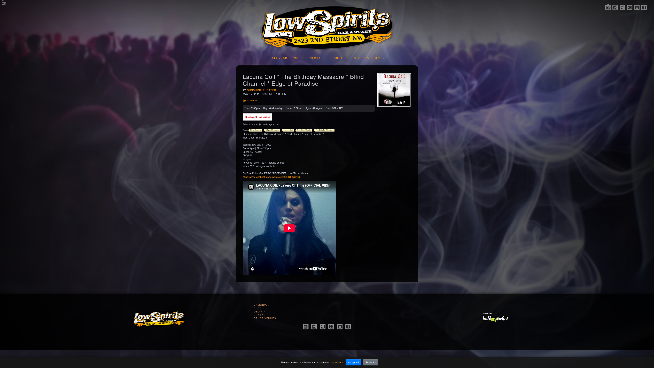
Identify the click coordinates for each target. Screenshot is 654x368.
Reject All (370, 362)
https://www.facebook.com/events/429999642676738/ (271, 177)
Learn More (336, 362)
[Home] (327, 27)
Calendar (278, 58)
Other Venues (368, 58)
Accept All (353, 362)
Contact (339, 58)
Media (316, 58)
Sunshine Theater (261, 90)
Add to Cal (251, 100)
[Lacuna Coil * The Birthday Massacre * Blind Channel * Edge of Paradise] (394, 89)
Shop (298, 58)
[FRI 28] (305, 326)
